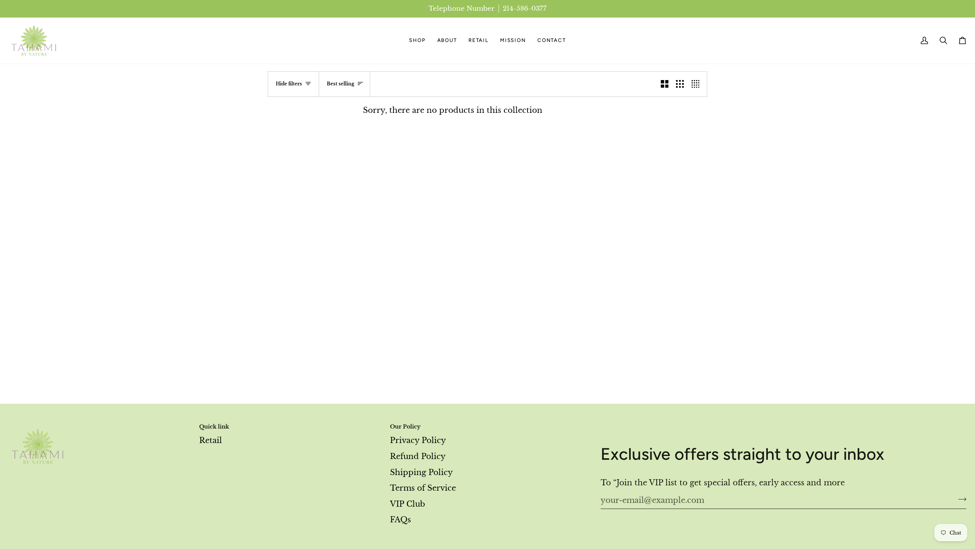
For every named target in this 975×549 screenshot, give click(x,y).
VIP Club (407, 504)
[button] (417, 41)
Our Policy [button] (405, 426)
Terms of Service (423, 488)
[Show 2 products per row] (664, 84)
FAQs (400, 520)
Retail (210, 440)
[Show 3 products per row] (679, 84)
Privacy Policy (418, 440)
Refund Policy (418, 456)
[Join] (960, 499)
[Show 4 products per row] (697, 84)
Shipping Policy (421, 472)
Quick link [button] (214, 426)
